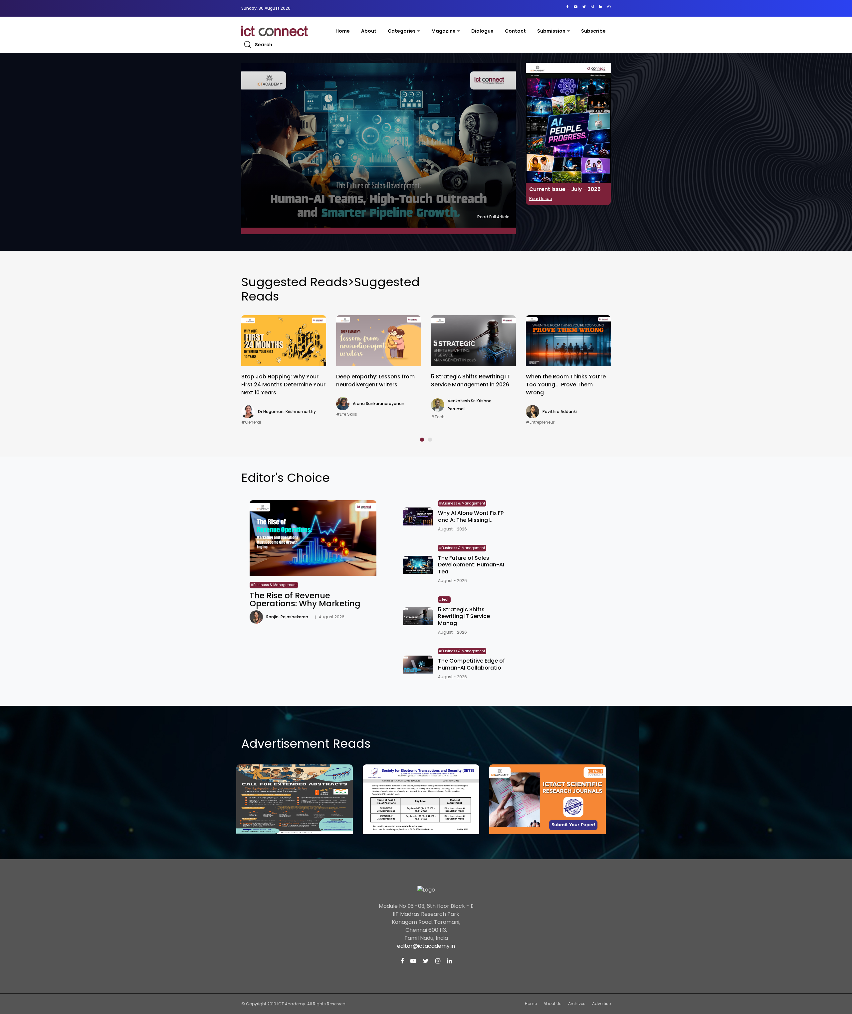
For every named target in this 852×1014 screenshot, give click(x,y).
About (368, 31)
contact (515, 31)
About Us (552, 1003)
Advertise (601, 1003)
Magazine (443, 31)
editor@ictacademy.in (426, 946)
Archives (576, 1003)
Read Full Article (493, 217)
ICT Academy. (291, 1004)
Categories (402, 31)
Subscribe (593, 31)
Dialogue (482, 31)
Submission (551, 31)
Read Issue (540, 198)
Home (342, 31)
